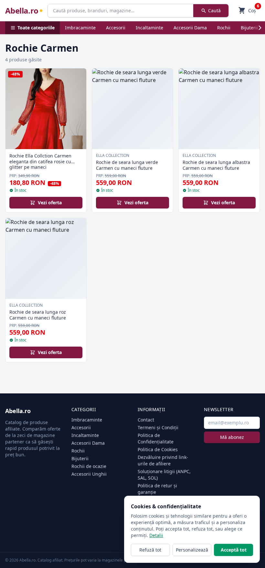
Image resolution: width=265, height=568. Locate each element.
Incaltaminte (149, 28)
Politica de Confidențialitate (156, 438)
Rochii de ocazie (88, 466)
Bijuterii (249, 28)
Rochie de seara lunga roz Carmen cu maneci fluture (37, 315)
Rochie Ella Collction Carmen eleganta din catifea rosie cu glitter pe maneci (40, 161)
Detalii (156, 535)
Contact (146, 420)
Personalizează (192, 550)
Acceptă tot (234, 550)
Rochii (223, 28)
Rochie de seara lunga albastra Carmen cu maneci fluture (216, 165)
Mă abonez (232, 437)
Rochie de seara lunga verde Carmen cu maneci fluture (127, 165)
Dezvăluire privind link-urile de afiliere (163, 460)
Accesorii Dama (190, 28)
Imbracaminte (80, 28)
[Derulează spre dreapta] (260, 27)
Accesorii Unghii (89, 474)
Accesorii (115, 28)
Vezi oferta (50, 202)
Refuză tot (150, 550)
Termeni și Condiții (158, 427)
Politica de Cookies (158, 449)
